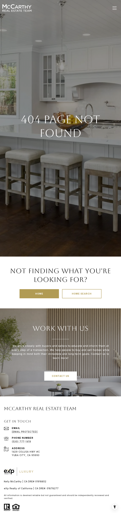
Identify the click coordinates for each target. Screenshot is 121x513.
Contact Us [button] (60, 376)
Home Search (82, 293)
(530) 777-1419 (21, 441)
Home (39, 293)
